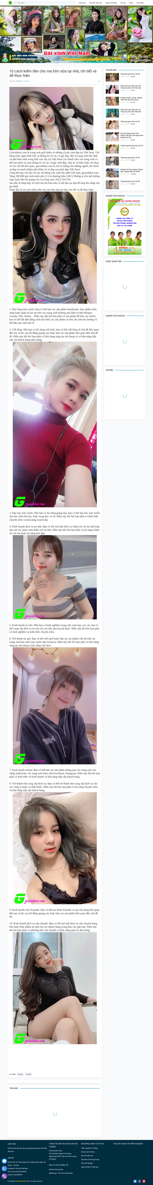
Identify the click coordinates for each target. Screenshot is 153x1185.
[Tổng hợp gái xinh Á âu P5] (112, 184)
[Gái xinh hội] (10, 2)
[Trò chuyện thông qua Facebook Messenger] (4, 1163)
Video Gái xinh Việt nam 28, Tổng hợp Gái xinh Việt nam (130, 87)
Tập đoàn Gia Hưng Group (90, 1159)
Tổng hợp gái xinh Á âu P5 (130, 181)
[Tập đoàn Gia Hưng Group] (124, 227)
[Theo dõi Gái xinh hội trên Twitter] (135, 1181)
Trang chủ (82, 3)
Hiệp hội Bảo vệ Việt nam (90, 1167)
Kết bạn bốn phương (56, 1169)
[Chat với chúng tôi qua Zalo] (4, 1171)
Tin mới (26, 81)
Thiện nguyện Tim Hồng (89, 1148)
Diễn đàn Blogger (87, 1163)
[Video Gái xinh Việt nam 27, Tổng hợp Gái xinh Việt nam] (112, 113)
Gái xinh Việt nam (87, 1156)
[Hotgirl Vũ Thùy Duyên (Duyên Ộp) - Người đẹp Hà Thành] (112, 172)
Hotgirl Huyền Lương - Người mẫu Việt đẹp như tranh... (131, 99)
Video (133, 90)
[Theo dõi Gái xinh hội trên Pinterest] (143, 1181)
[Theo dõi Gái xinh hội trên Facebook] (139, 1181)
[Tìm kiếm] (15, 3)
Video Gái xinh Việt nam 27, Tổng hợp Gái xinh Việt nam (130, 111)
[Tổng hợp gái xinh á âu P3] (112, 124)
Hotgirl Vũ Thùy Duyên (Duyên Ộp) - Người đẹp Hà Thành (131, 170)
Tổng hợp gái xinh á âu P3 (130, 121)
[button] (99, 81)
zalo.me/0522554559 (19, 1172)
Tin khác (13, 1088)
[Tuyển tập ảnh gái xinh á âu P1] (112, 149)
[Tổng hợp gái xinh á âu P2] (112, 161)
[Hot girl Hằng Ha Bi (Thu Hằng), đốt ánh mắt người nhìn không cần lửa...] (112, 136)
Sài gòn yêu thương (87, 1152)
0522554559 (17, 1175)
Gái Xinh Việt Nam (21, 1168)
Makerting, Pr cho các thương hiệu (61, 1173)
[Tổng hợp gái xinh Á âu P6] (112, 77)
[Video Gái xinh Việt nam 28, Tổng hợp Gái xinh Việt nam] (112, 89)
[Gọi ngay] (4, 1178)
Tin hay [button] (20, 1074)
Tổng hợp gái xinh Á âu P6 (130, 74)
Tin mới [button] (28, 1074)
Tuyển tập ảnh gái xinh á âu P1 (131, 146)
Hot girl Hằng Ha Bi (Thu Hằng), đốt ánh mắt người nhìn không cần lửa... (131, 135)
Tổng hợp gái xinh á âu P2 (130, 158)
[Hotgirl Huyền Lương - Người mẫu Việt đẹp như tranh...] (112, 101)
